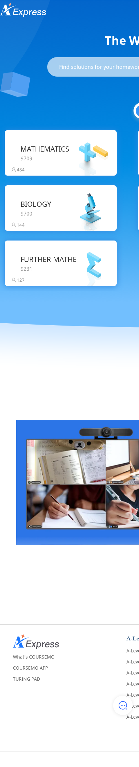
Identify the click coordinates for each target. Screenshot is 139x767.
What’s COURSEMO (34, 657)
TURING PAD (26, 679)
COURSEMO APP (30, 668)
